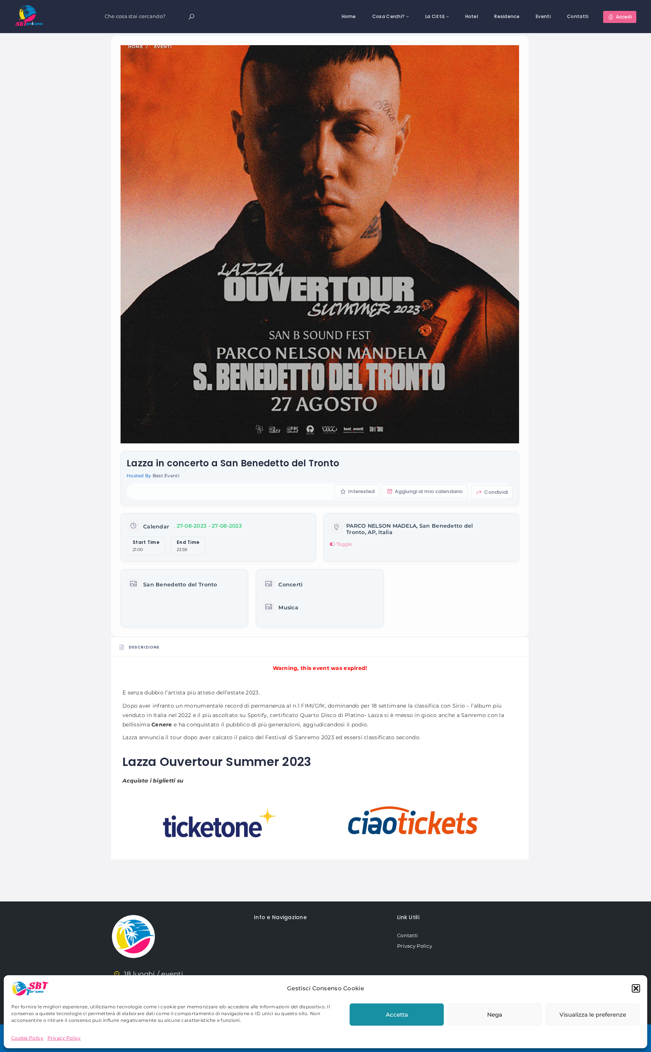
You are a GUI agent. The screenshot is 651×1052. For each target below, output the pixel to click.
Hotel (471, 16)
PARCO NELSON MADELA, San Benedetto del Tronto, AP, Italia (409, 529)
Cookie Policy (27, 1038)
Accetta (397, 1014)
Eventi (543, 16)
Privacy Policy (64, 1038)
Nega (494, 1014)
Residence (507, 16)
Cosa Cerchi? (388, 16)
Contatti (577, 16)
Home (349, 16)
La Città (435, 16)
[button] (636, 988)
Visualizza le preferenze (592, 1014)
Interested (360, 491)
